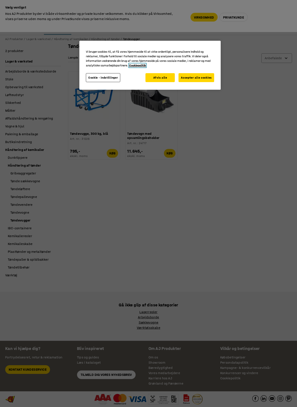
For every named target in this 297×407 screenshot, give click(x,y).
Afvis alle (160, 77)
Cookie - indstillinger (103, 77)
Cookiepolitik (137, 65)
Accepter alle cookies (196, 77)
